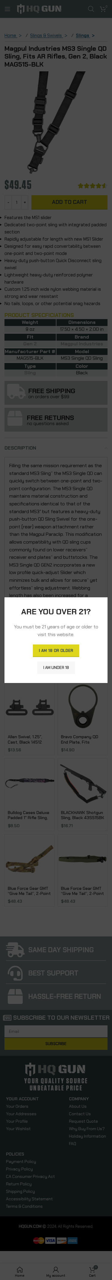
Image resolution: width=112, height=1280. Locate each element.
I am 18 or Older (56, 650)
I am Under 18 (56, 667)
